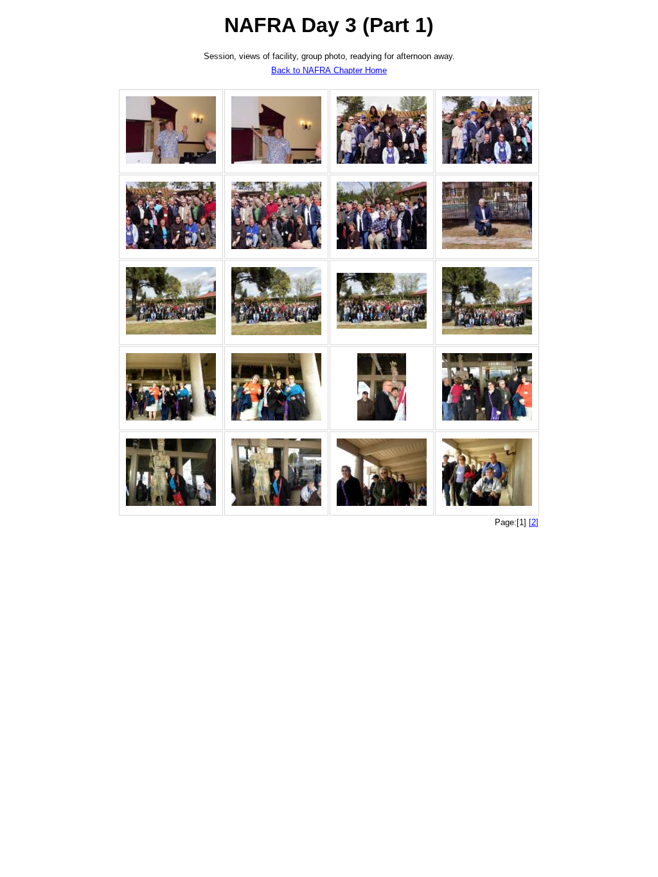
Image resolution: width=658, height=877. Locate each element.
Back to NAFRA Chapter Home (329, 70)
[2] (533, 522)
